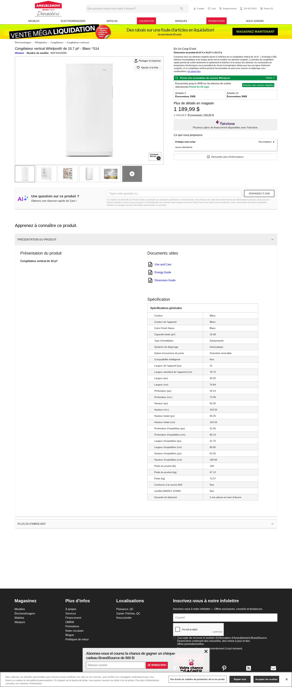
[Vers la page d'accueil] (48, 9)
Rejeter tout (240, 679)
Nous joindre (255, 21)
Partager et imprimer (150, 60)
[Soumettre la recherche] (181, 9)
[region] (146, 679)
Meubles (33, 21)
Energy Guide (163, 272)
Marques (181, 21)
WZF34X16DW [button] (59, 53)
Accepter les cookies (266, 679)
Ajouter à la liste (149, 67)
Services (70, 613)
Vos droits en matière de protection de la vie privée (197, 679)
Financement (73, 617)
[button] (195, 9)
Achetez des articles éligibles (258, 85)
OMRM (69, 622)
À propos (70, 609)
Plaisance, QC (125, 609)
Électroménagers (73, 21)
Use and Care (163, 264)
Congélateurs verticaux (78, 42)
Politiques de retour (77, 639)
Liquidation (146, 21)
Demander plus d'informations (227, 156)
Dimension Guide (165, 280)
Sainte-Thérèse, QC (128, 613)
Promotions (216, 21)
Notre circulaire (74, 630)
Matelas (112, 21)
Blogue (69, 634)
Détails (269, 78)
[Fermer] (286, 679)
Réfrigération (41, 42)
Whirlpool (19, 53)
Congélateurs (57, 42)
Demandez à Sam (259, 193)
